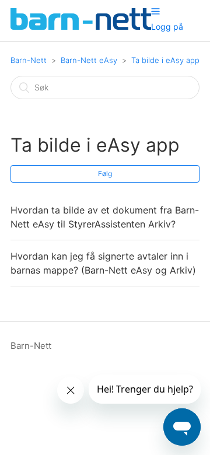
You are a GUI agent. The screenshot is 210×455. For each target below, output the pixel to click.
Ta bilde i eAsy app (165, 60)
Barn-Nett (28, 60)
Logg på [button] (167, 27)
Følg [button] (105, 173)
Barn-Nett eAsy (89, 60)
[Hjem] (80, 26)
